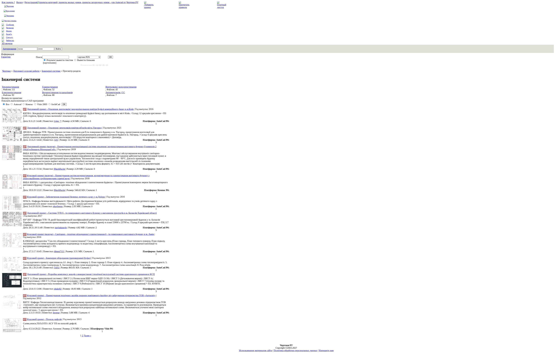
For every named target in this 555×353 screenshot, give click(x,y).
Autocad (17, 104)
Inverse (56, 312)
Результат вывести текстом (60, 60)
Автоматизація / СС (115, 92)
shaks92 (57, 289)
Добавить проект (164, 4)
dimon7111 (59, 251)
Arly (56, 140)
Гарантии (6, 57)
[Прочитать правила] (184, 7)
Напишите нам (326, 350)
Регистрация (31, 2)
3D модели (7, 43)
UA (97, 65)
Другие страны (10, 21)
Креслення (10, 11)
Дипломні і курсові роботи (26, 71)
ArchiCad (55, 104)
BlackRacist (59, 169)
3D (107, 65)
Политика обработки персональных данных (295, 350)
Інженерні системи (51, 71)
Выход (19, 2)
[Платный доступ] (222, 7)
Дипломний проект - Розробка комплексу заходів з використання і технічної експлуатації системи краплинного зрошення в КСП (91, 274)
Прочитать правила (200, 4)
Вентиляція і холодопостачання (121, 87)
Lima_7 (57, 121)
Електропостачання (11, 92)
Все (7, 104)
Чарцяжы (10, 16)
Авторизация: (9, 49)
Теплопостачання (10, 87)
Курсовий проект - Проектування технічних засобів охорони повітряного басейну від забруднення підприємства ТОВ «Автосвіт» (91, 295)
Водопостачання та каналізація (57, 92)
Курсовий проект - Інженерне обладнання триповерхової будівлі (59, 258)
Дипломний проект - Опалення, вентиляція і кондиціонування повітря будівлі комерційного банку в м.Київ (80, 109)
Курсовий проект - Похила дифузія (44, 319)
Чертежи (10, 6)
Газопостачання (50, 87)
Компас (29, 104)
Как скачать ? (8, 2)
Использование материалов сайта (255, 350)
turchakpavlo (61, 227)
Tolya (56, 267)
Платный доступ (236, 4)
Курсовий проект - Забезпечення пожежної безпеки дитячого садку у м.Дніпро (66, 197)
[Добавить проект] (149, 7)
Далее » (87, 335)
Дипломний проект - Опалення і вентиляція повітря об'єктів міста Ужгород (64, 128)
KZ (100, 65)
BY (104, 65)
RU (94, 65)
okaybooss (58, 206)
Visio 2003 (42, 104)
